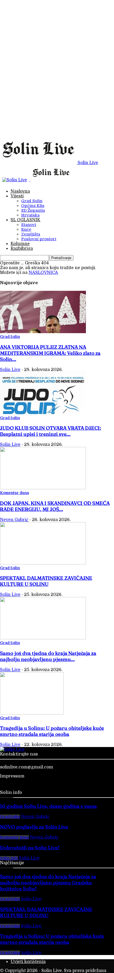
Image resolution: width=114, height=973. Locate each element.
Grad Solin (31, 200)
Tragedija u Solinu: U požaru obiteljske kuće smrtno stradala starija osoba (52, 731)
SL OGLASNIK (25, 220)
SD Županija (33, 210)
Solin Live (10, 369)
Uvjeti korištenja (28, 961)
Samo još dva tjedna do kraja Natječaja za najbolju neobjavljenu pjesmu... (48, 656)
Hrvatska (30, 215)
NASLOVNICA (43, 272)
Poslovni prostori (38, 239)
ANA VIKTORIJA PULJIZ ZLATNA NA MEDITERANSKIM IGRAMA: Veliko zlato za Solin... (50, 353)
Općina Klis (32, 205)
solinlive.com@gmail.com (26, 767)
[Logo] (15, 180)
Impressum (12, 776)
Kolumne (20, 243)
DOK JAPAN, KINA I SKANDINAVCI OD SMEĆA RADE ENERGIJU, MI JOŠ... (55, 506)
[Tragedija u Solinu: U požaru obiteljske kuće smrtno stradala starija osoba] (32, 713)
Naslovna (20, 191)
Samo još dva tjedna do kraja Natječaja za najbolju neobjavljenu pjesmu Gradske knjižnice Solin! (48, 883)
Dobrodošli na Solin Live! (29, 848)
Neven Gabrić (14, 519)
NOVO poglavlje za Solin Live (34, 827)
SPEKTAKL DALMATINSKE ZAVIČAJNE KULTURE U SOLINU (46, 581)
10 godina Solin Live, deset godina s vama (48, 806)
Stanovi (28, 224)
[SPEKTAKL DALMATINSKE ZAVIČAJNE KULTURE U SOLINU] (43, 563)
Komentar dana (14, 493)
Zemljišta (30, 234)
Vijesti (17, 196)
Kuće (26, 229)
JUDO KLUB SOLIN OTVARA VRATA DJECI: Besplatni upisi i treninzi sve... (50, 431)
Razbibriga (22, 248)
